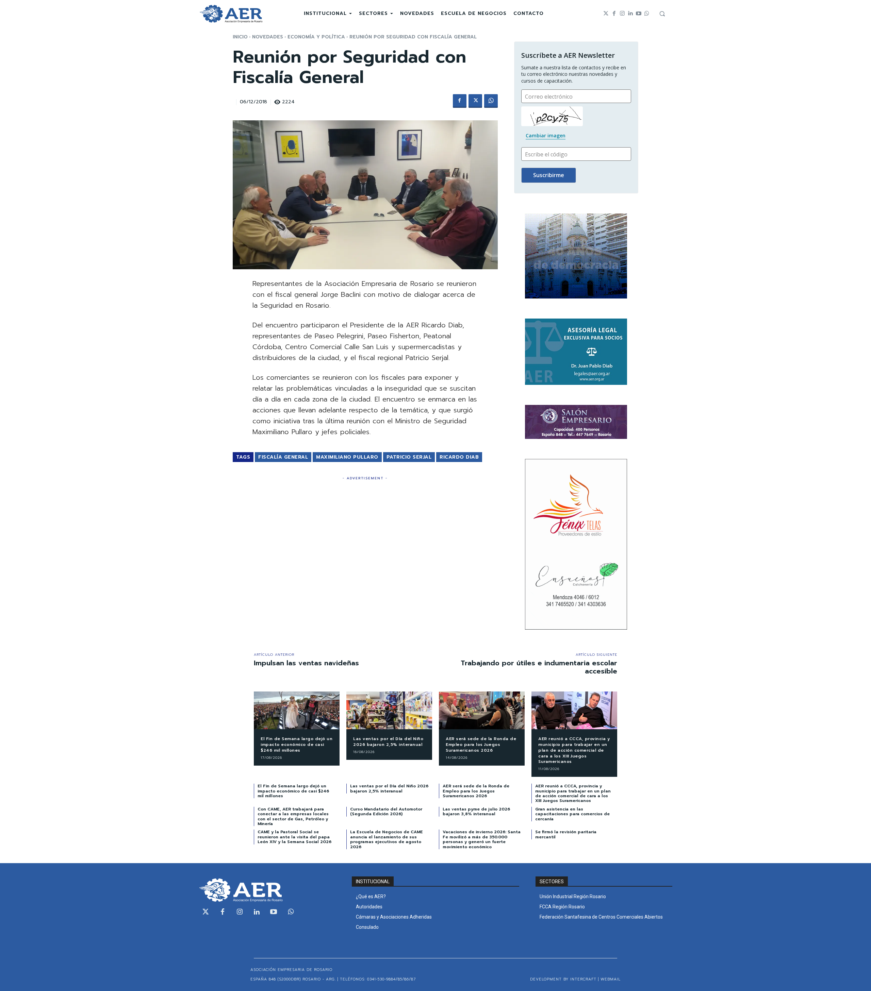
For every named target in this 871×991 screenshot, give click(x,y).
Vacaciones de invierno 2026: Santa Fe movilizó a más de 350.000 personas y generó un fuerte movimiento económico (482, 839)
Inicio (240, 36)
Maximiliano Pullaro (347, 457)
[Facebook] (614, 14)
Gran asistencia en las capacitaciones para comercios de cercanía (572, 814)
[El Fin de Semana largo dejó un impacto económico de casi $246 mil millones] (297, 710)
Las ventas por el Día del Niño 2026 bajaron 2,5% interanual (388, 742)
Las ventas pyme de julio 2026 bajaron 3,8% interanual (476, 811)
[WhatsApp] (491, 101)
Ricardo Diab (459, 457)
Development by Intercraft (563, 979)
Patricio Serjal (409, 457)
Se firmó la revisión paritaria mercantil (565, 834)
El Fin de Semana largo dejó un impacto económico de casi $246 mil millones (296, 744)
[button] (662, 13)
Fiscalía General (283, 457)
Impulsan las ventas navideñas (306, 663)
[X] (475, 101)
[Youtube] (639, 14)
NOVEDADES (267, 36)
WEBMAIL (611, 979)
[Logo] (231, 13)
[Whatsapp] (647, 14)
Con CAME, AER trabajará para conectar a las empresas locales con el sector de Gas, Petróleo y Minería (293, 816)
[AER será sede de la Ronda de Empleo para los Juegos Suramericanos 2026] (482, 710)
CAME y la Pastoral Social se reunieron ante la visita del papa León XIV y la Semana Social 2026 (294, 837)
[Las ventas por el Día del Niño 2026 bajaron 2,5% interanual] (389, 710)
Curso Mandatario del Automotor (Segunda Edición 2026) (386, 811)
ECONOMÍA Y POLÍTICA (316, 36)
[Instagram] (622, 14)
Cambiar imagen (545, 135)
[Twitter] (606, 14)
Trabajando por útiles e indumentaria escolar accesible (539, 667)
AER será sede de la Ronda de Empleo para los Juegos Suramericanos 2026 (481, 744)
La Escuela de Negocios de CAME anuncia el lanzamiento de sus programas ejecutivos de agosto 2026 (386, 839)
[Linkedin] (630, 14)
